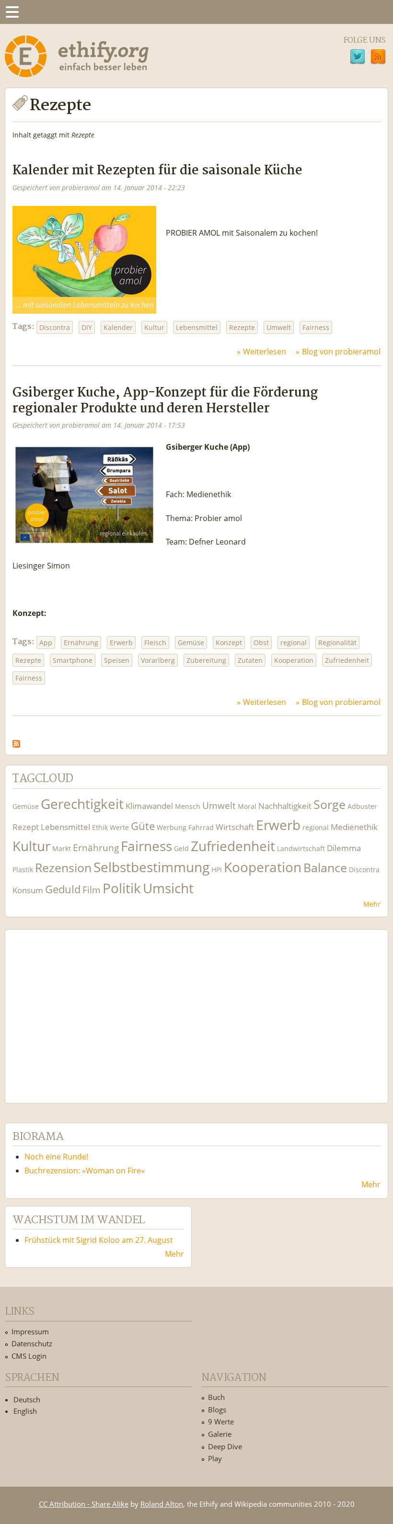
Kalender (118, 327)
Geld (181, 848)
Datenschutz (32, 1343)
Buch (216, 1397)
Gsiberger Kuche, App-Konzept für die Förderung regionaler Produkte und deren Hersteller (165, 401)
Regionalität (337, 642)
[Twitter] (357, 58)
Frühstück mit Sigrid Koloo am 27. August (98, 1240)
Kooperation (293, 660)
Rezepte (242, 327)
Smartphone (72, 660)
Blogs (217, 1409)
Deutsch (26, 1399)
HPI (216, 869)
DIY (86, 327)
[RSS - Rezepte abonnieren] (16, 741)
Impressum (30, 1331)
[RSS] (378, 58)
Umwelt (278, 327)
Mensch (187, 806)
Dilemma (344, 847)
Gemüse (191, 642)
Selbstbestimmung (151, 867)
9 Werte (221, 1421)
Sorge (329, 804)
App (45, 642)
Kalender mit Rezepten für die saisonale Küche (157, 170)
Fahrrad (201, 827)
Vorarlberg (158, 660)
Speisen (116, 660)
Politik (122, 888)
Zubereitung (206, 660)
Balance (325, 868)
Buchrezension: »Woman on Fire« (84, 1170)
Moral (247, 806)
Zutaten (250, 660)
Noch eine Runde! (56, 1156)
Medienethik (354, 826)
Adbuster (362, 806)
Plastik (22, 869)
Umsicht (168, 888)
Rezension (63, 868)
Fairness (315, 327)
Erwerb (121, 642)
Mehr (372, 904)
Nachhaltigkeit (285, 805)
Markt (61, 848)
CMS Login (29, 1356)
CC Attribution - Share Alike (83, 1504)
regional (293, 642)
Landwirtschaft (301, 848)
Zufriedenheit (347, 660)
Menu (12, 12)
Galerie (219, 1434)
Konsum (27, 890)
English (25, 1411)
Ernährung (81, 642)
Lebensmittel (197, 327)
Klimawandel (149, 805)
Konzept (229, 642)
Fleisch (155, 642)
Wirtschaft (235, 826)
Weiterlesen (264, 351)
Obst (261, 642)
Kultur (154, 327)
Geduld (63, 889)
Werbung (171, 827)
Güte (143, 826)
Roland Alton (161, 1504)
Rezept (25, 826)
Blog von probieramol (341, 351)
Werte (119, 827)
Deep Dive (225, 1446)
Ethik (100, 827)
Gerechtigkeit (82, 804)
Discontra (54, 327)
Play (215, 1458)
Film (91, 889)
